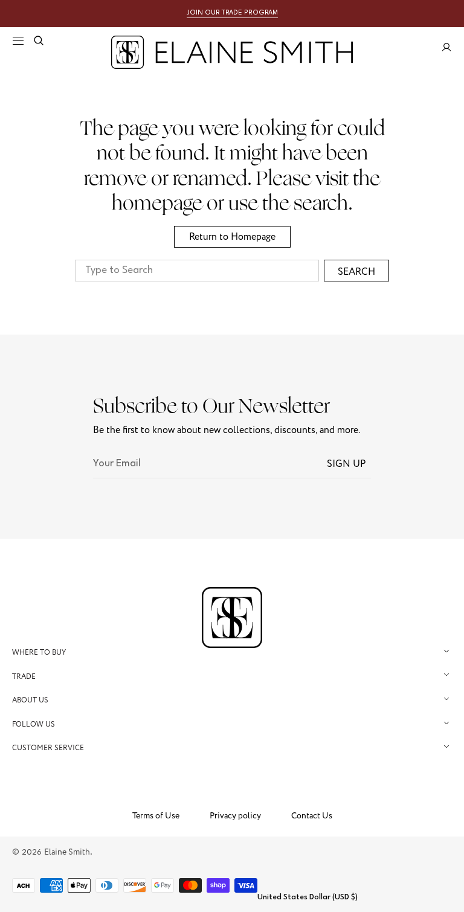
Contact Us (311, 816)
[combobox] (197, 270)
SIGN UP (346, 463)
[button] (18, 40)
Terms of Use (155, 816)
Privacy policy (235, 816)
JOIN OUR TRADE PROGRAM (232, 13)
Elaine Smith (67, 852)
